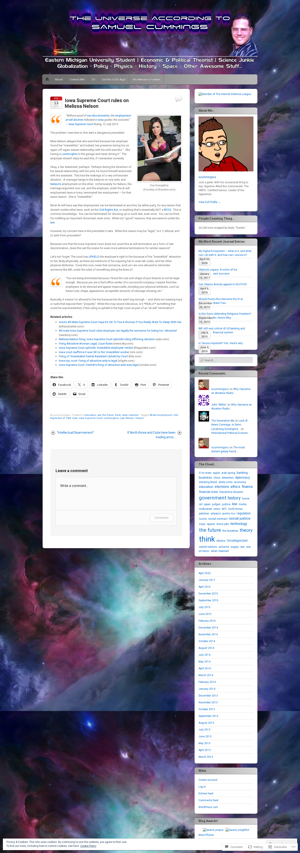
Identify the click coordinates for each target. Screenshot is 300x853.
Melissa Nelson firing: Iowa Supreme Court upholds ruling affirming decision (107, 339)
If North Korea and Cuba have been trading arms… (151, 435)
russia (203, 518)
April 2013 (205, 750)
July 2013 (204, 729)
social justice (239, 518)
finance (247, 487)
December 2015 (208, 593)
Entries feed (206, 793)
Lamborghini (69, 154)
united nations (208, 546)
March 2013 (206, 756)
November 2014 (208, 634)
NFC (224, 508)
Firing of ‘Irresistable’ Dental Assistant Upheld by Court (93, 356)
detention (228, 477)
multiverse (205, 508)
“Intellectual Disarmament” (75, 432)
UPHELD (94, 256)
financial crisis (208, 492)
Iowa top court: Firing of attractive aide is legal (88, 360)
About (59, 79)
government (212, 498)
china (216, 477)
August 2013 (206, 722)
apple (216, 472)
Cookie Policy (88, 846)
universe (224, 546)
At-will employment (161, 415)
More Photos (206, 835)
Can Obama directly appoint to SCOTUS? (223, 284)
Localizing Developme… (225, 429)
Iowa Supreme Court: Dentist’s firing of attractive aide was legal (99, 364)
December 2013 (208, 695)
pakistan (204, 513)
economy (240, 482)
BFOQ (167, 209)
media (242, 504)
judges (216, 504)
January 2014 (207, 688)
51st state (205, 472)
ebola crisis (226, 482)
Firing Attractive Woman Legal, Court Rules (86, 343)
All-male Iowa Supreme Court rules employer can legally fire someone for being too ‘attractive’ (118, 330)
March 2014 (206, 675)
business (205, 477)
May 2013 (204, 743)
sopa (202, 524)
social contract (218, 518)
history (234, 498)
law (52, 222)
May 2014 (204, 661)
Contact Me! (77, 79)
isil (200, 504)
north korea (235, 508)
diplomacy (242, 477)
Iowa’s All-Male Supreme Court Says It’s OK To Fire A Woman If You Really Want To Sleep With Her (120, 322)
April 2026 (205, 573)
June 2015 (205, 614)
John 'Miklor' (219, 404)
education (90, 415)
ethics (235, 487)
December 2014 (208, 627)
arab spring (228, 472)
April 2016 (205, 586)
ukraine (220, 540)
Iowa (101, 119)
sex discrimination (98, 115)
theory (246, 530)
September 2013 (208, 716)
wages (235, 546)
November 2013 (208, 702)
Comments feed (208, 800)
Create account (208, 779)
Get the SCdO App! (114, 79)
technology (238, 524)
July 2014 (204, 654)
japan (207, 504)
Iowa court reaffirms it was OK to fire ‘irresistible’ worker (94, 352)
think (118, 415)
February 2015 (207, 620)
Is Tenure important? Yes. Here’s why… (221, 343)
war (242, 546)
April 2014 (205, 668)
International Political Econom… (230, 433)
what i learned (130, 415)
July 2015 (204, 607)
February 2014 (207, 682)
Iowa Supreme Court (81, 124)
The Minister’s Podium (146, 79)
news (216, 508)
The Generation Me (222, 420)
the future (108, 415)
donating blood (208, 482)
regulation (244, 513)
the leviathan (230, 530)
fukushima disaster (231, 492)
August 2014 (206, 648)
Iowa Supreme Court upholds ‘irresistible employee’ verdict (96, 347)
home (245, 498)
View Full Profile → (210, 202)
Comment (161, 517)
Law (122, 418)
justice (226, 504)
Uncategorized (237, 540)
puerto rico (228, 513)
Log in (202, 786)
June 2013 (205, 736)
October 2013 (207, 709)
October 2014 (207, 641)
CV (93, 79)
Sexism (139, 418)
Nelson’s (55, 184)
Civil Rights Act (108, 209)
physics (216, 513)
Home (47, 79)
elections (222, 487)
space (211, 524)
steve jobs (222, 524)
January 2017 (207, 580)
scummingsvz (207, 177)
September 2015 (208, 600)
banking (242, 472)
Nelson (130, 418)
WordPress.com (208, 807)
